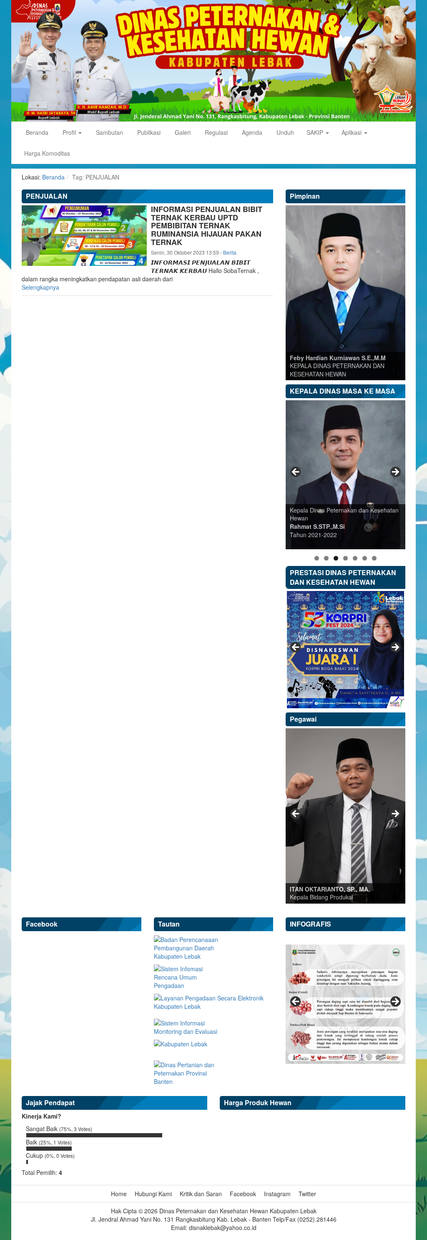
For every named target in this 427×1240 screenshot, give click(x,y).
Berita (229, 252)
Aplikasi (352, 132)
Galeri (182, 132)
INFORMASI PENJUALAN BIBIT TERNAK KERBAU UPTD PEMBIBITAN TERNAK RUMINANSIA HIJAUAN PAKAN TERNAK (206, 225)
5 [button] (355, 558)
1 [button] (316, 558)
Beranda (36, 132)
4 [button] (345, 558)
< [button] (296, 472)
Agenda (251, 132)
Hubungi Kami (153, 1193)
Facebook (243, 1193)
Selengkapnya (40, 287)
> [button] (395, 472)
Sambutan (108, 132)
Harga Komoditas (47, 153)
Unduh (284, 132)
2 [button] (326, 558)
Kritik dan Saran (201, 1193)
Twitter (307, 1193)
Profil (69, 132)
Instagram (277, 1193)
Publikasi (148, 132)
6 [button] (364, 558)
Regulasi (215, 132)
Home (119, 1193)
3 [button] (336, 558)
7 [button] (374, 558)
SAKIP (315, 132)
